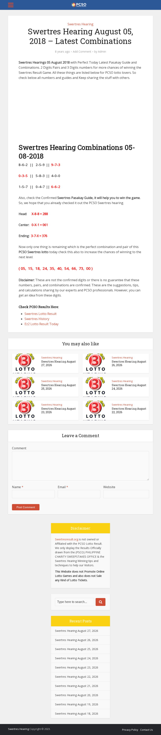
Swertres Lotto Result (41, 314)
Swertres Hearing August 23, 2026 (58, 410)
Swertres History (37, 319)
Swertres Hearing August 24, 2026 (129, 386)
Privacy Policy (130, 729)
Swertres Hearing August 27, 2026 (58, 363)
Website (109, 487)
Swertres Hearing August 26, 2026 (129, 363)
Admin (102, 51)
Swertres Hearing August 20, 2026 (76, 695)
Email (63, 487)
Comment (19, 448)
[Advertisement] (80, 113)
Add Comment (82, 51)
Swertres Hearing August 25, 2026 (58, 386)
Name (17, 487)
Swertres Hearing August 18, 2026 (76, 713)
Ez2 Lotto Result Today (42, 324)
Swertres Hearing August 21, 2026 (76, 686)
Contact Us (146, 729)
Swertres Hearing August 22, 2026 (129, 410)
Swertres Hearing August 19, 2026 (76, 704)
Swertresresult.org (66, 539)
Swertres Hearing (80, 24)
